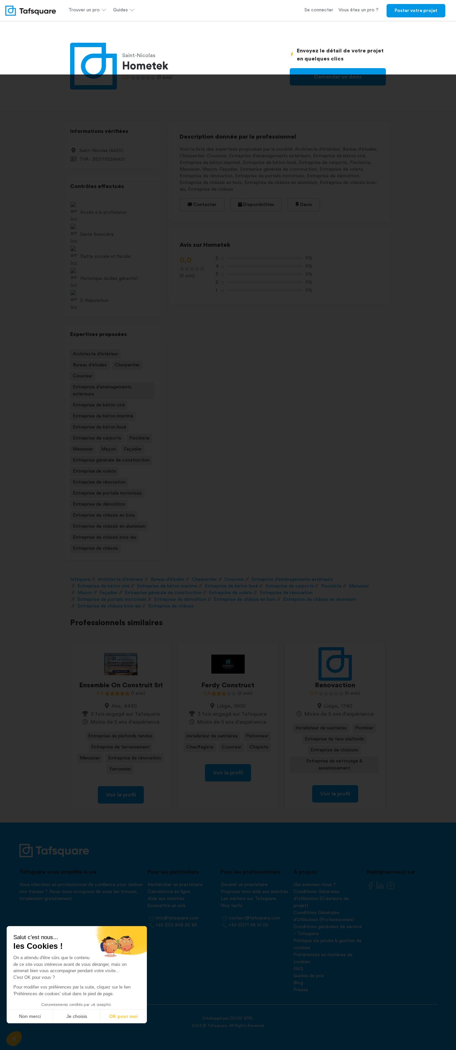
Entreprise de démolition (99, 504)
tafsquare (80, 579)
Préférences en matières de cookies (323, 958)
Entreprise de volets (94, 471)
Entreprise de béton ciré (99, 405)
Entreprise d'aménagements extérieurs (102, 390)
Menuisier (83, 449)
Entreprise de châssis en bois (104, 515)
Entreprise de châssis (95, 548)
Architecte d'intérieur (95, 354)
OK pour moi (123, 1016)
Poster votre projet (416, 10)
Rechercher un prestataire (175, 884)
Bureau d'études (90, 365)
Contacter (204, 204)
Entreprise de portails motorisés (107, 493)
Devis (305, 204)
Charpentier (127, 365)
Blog (298, 983)
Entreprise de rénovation (99, 482)
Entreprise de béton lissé (99, 427)
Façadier (133, 449)
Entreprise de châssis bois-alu (104, 537)
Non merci (30, 1016)
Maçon (108, 449)
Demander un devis (338, 76)
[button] (14, 1039)
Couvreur (82, 376)
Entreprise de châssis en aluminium (109, 526)
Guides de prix (308, 976)
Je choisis (76, 1016)
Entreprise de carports (97, 438)
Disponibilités (258, 204)
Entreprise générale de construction (111, 460)
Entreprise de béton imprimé (103, 416)
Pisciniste (139, 438)
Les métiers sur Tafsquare (248, 898)
